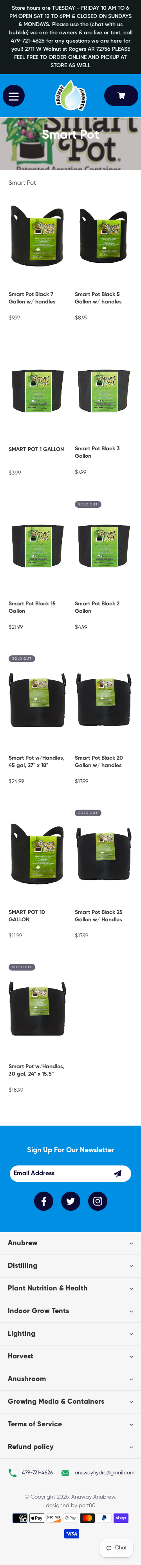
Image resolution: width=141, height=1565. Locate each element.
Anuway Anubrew (93, 1497)
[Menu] (14, 96)
